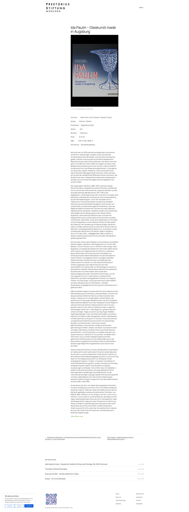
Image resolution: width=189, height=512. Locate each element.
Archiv (91, 109)
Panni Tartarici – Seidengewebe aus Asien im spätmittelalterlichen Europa (120, 438)
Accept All (29, 506)
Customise (9, 506)
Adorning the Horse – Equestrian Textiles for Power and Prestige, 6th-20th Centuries (76, 464)
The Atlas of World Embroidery (56, 469)
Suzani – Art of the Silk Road (55, 479)
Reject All (19, 506)
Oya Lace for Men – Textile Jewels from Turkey (62, 474)
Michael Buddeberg (81, 109)
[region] (19, 501)
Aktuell (88, 109)
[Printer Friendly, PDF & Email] (77, 416)
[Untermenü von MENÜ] (143, 7)
